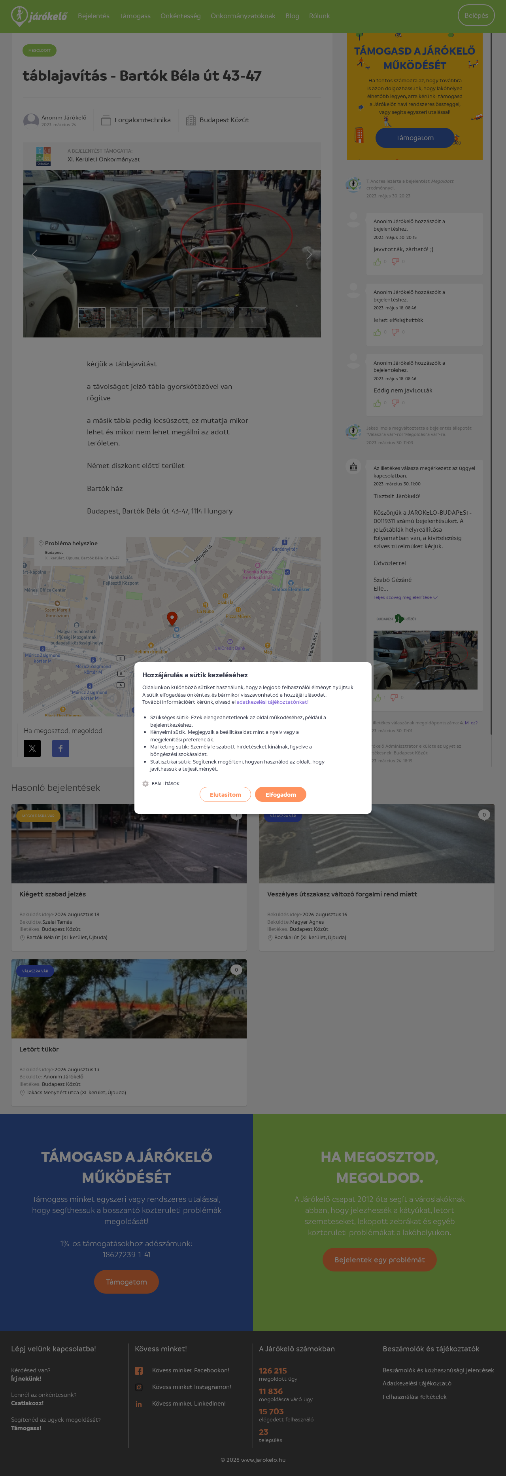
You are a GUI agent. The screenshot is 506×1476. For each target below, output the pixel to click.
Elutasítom (225, 794)
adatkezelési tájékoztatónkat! (273, 701)
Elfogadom (281, 794)
